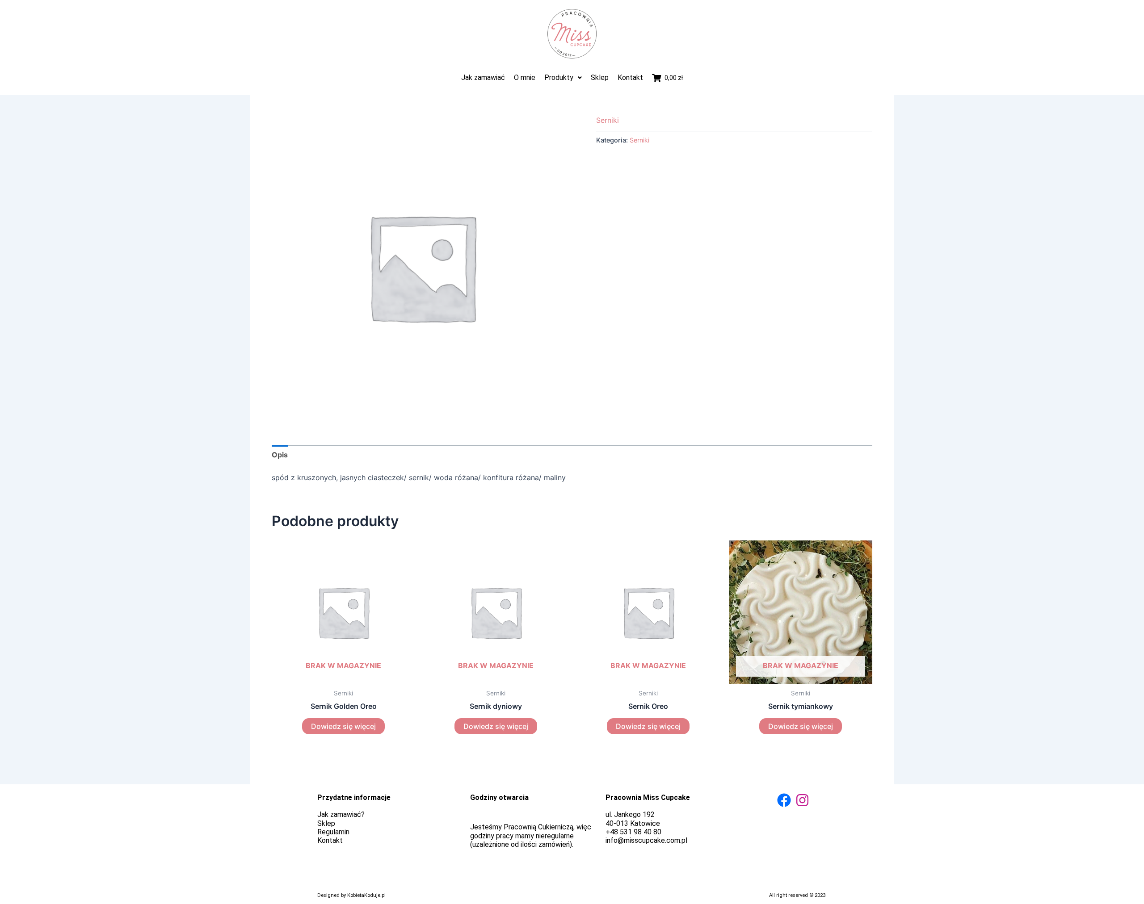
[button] (563, 77)
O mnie (524, 77)
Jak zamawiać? (341, 814)
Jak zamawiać (483, 77)
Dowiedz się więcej (343, 726)
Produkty (558, 77)
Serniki (607, 120)
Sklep (600, 77)
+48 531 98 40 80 (633, 832)
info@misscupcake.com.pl (646, 840)
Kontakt (630, 77)
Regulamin (333, 832)
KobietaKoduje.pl (366, 895)
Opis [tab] (280, 454)
